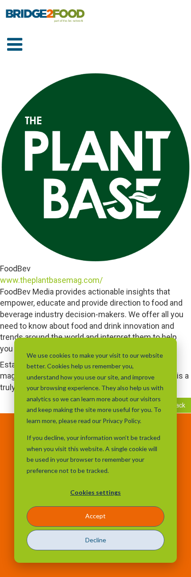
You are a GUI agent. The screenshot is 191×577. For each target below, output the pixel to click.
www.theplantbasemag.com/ (51, 280)
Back (178, 405)
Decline (95, 540)
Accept (95, 516)
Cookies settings (95, 492)
